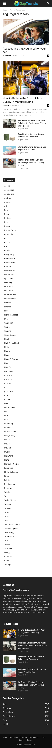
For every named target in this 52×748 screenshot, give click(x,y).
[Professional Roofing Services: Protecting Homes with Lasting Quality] (9, 163)
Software (8, 504)
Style (6, 520)
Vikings (7, 552)
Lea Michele (9, 407)
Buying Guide (10, 230)
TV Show (8, 548)
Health (7, 339)
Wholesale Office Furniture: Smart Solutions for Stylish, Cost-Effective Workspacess (32, 123)
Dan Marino (9, 270)
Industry (8, 375)
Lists (6, 415)
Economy (8, 282)
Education (8, 286)
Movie (7, 439)
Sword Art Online (12, 524)
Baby (6, 210)
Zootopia (8, 564)
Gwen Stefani (10, 335)
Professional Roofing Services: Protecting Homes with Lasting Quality (31, 162)
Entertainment (10, 294)
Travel (7, 544)
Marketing (8, 423)
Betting (7, 218)
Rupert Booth (8, 105)
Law (6, 403)
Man (6, 419)
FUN (6, 319)
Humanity (8, 371)
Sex (5, 496)
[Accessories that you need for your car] (26, 32)
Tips (6, 540)
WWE (6, 560)
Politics (7, 480)
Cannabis (8, 234)
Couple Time (9, 262)
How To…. (8, 367)
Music (7, 451)
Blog (6, 222)
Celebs (7, 250)
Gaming (7, 331)
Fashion (7, 302)
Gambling (8, 323)
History (7, 347)
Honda (7, 363)
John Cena (8, 391)
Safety (7, 492)
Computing (9, 254)
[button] (4, 3)
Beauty (7, 214)
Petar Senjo (7, 56)
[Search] (48, 3)
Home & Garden (11, 359)
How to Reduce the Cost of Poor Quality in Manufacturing (23, 100)
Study (6, 516)
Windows (8, 556)
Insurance (8, 379)
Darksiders (9, 274)
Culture (7, 266)
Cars (6, 238)
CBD (6, 246)
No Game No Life (11, 464)
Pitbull (7, 476)
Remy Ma (8, 488)
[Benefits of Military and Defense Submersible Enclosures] (9, 137)
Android (7, 198)
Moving (7, 447)
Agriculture (9, 194)
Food (6, 310)
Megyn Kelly (9, 435)
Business (8, 226)
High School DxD (11, 343)
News (6, 460)
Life (5, 411)
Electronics (9, 290)
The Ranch (9, 536)
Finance (7, 306)
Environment (10, 298)
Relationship (9, 484)
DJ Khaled (8, 278)
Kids (6, 395)
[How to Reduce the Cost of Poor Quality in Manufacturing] (26, 78)
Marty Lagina (10, 431)
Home (5, 10)
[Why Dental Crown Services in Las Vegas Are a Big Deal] (9, 150)
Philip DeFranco (11, 472)
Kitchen (7, 399)
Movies (7, 443)
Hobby (7, 351)
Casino (7, 242)
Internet (7, 383)
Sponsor (8, 508)
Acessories (9, 190)
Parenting (8, 468)
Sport (6, 512)
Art (5, 206)
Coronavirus (9, 258)
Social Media (10, 500)
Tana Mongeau (11, 528)
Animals (7, 202)
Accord (7, 186)
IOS (5, 387)
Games (7, 327)
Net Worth (8, 456)
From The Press (11, 314)
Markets (7, 427)
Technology (9, 532)
